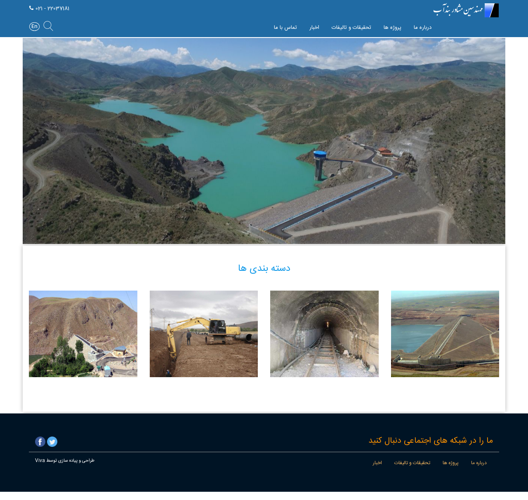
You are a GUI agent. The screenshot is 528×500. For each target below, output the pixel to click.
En (34, 26)
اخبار (314, 27)
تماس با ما (285, 27)
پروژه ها (392, 27)
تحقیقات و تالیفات (412, 463)
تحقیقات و (351, 27)
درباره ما (422, 27)
